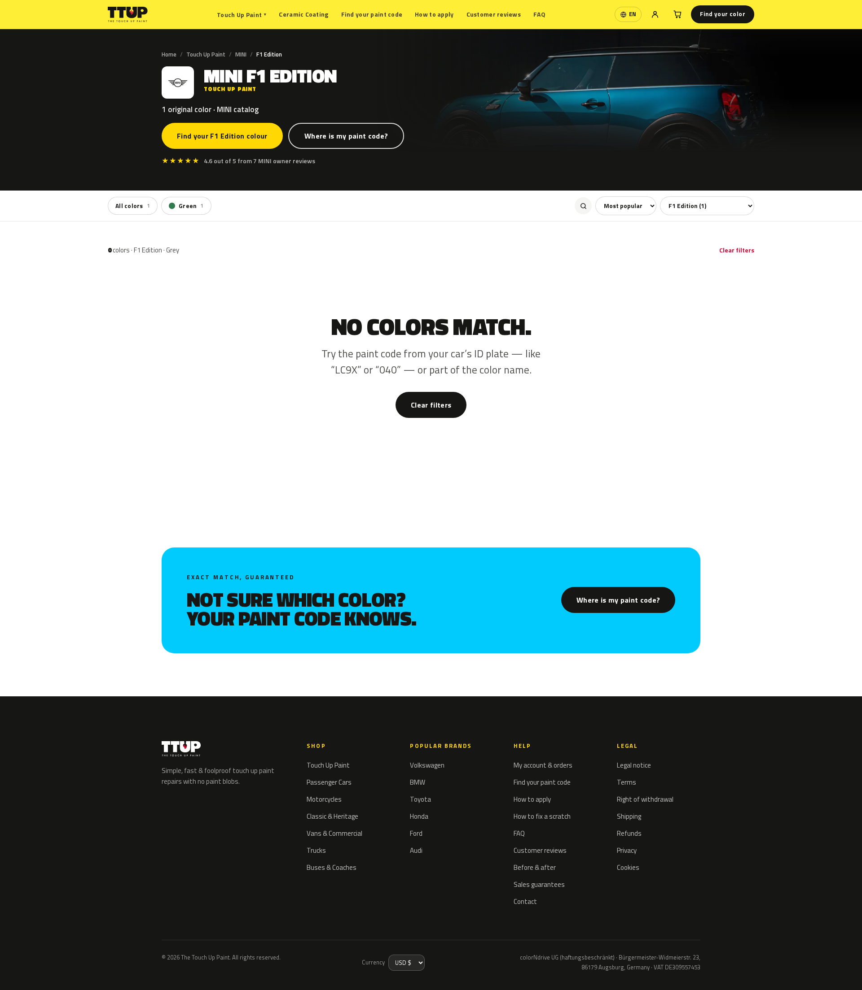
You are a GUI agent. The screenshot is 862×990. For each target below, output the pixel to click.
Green (191, 205)
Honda (419, 816)
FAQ (539, 14)
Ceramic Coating (303, 14)
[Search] (583, 205)
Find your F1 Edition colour (222, 135)
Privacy (627, 850)
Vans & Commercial (334, 833)
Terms (626, 782)
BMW (417, 782)
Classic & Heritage (332, 816)
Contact (525, 901)
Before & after (535, 867)
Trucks (316, 850)
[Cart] (677, 14)
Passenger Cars (329, 782)
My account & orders (543, 765)
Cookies (628, 867)
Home (169, 54)
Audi (416, 850)
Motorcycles (324, 799)
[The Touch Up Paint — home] (128, 14)
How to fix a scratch (542, 816)
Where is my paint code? (346, 135)
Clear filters (736, 250)
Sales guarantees (539, 884)
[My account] (655, 14)
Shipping (629, 816)
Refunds (629, 833)
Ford (416, 833)
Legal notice (634, 765)
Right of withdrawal (645, 799)
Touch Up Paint (241, 14)
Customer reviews (493, 14)
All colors (132, 205)
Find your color (722, 13)
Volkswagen (427, 765)
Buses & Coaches (331, 867)
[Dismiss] (39, 971)
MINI (240, 54)
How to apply (434, 14)
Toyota (420, 799)
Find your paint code (372, 14)
